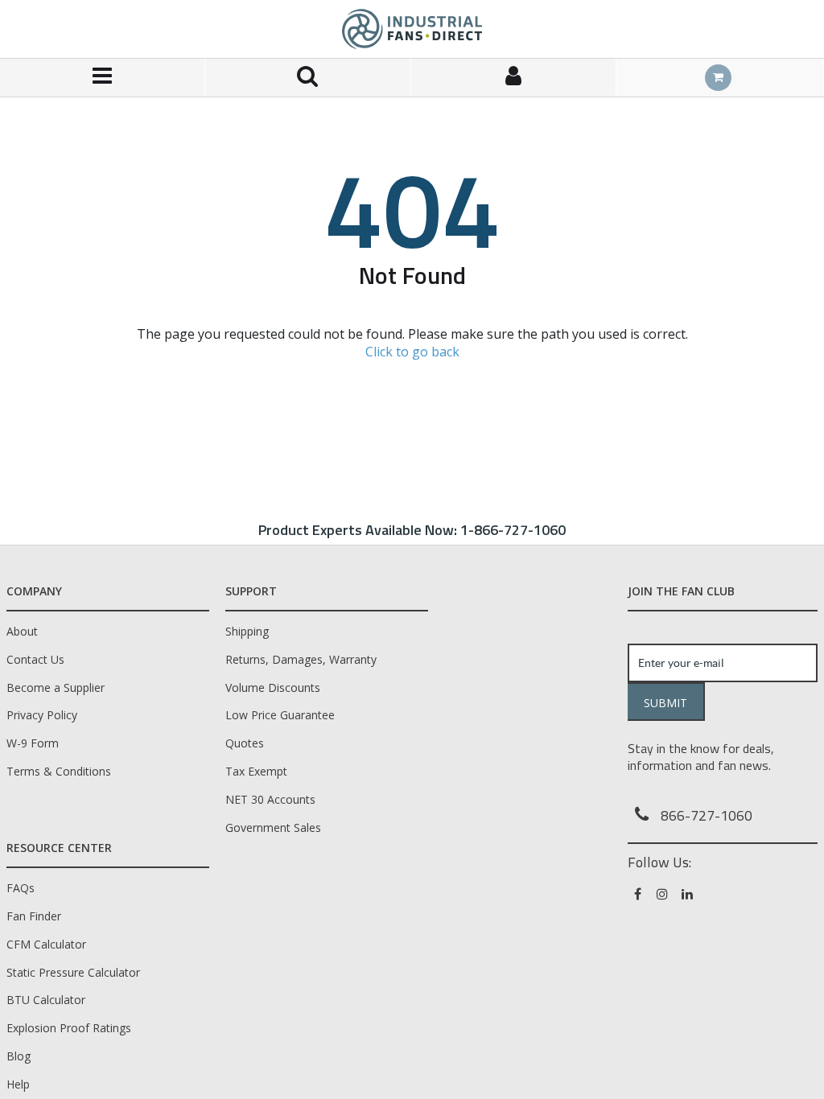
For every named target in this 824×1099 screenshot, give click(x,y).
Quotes (244, 743)
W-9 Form (32, 743)
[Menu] (102, 78)
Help (18, 1084)
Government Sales (273, 827)
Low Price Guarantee (280, 714)
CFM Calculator (46, 944)
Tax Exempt (256, 771)
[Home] (412, 29)
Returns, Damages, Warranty (301, 659)
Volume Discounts (272, 687)
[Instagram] (663, 893)
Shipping (247, 631)
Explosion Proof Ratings (68, 1027)
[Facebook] (638, 893)
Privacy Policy (41, 714)
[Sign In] (513, 78)
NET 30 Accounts (270, 799)
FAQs (20, 887)
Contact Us (35, 659)
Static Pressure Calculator (73, 972)
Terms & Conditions (58, 771)
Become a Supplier (55, 687)
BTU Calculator (45, 999)
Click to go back (412, 351)
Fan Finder (33, 916)
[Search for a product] (307, 78)
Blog (18, 1056)
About (22, 631)
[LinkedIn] (688, 893)
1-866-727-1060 (513, 530)
